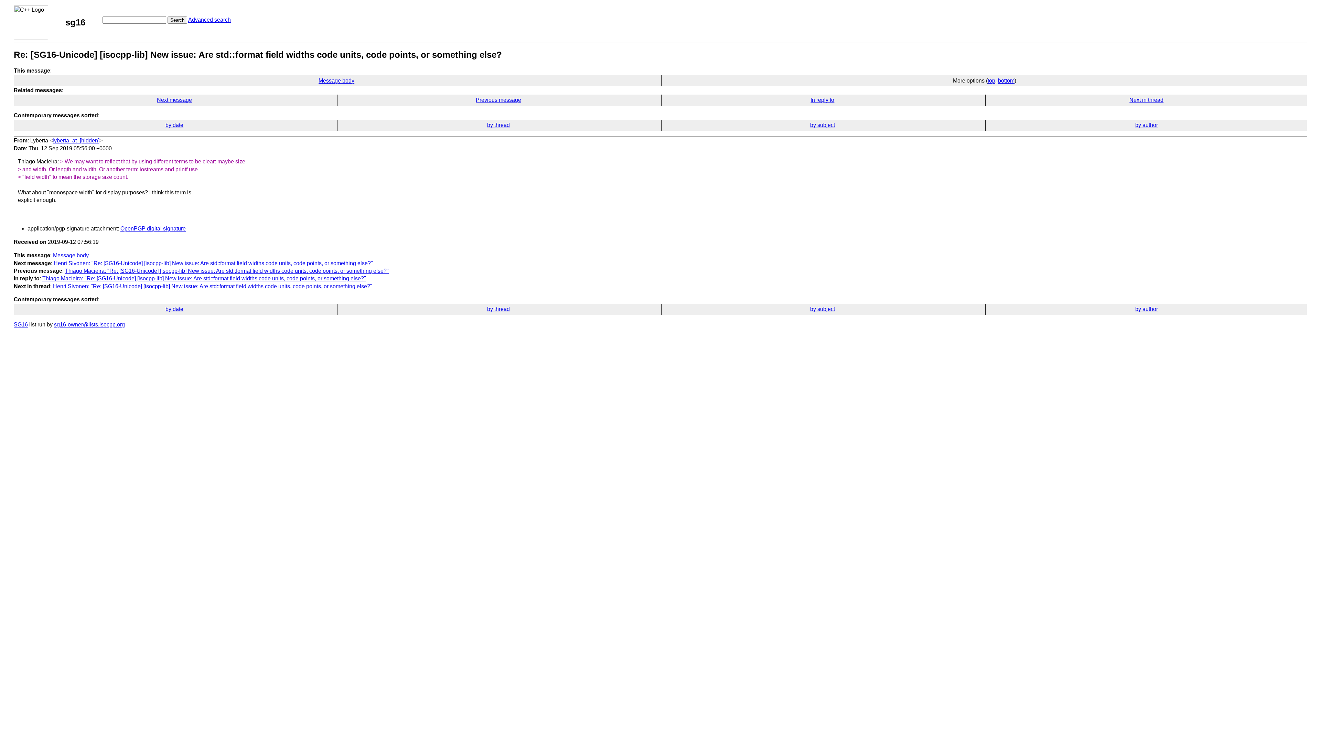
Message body (336, 81)
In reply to (822, 100)
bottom (1006, 81)
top (991, 81)
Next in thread (1146, 100)
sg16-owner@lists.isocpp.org (89, 324)
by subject (822, 125)
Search (177, 20)
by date (174, 125)
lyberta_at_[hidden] (76, 140)
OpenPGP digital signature (153, 228)
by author (1146, 125)
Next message (174, 100)
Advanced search (209, 20)
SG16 (21, 324)
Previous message (498, 100)
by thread (498, 125)
